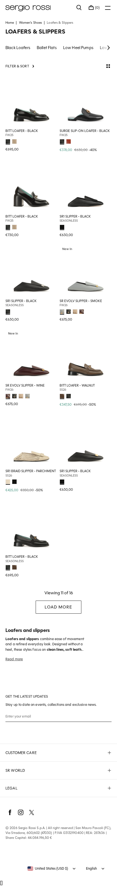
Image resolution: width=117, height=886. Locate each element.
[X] (31, 812)
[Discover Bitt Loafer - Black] (31, 101)
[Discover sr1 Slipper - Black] (86, 187)
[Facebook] (9, 812)
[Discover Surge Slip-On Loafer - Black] (86, 101)
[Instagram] (20, 812)
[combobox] (47, 868)
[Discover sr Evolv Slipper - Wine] (31, 356)
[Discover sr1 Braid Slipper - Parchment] (31, 441)
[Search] (79, 7)
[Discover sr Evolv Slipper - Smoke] (86, 271)
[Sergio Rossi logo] (38, 7)
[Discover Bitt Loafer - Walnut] (86, 356)
